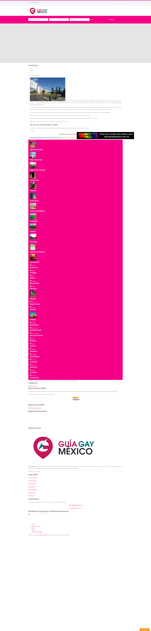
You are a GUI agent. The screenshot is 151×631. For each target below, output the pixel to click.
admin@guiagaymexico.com (76, 505)
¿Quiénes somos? (36, 526)
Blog (32, 528)
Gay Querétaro (32, 486)
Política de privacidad (36, 532)
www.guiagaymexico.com (75, 508)
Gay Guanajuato (32, 480)
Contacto (33, 530)
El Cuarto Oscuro (32, 477)
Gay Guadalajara (32, 489)
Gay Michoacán (32, 483)
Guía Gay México (43, 535)
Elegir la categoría (32, 386)
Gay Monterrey (32, 492)
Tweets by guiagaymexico (34, 408)
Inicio (32, 524)
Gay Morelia (31, 495)
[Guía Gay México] (40, 11)
